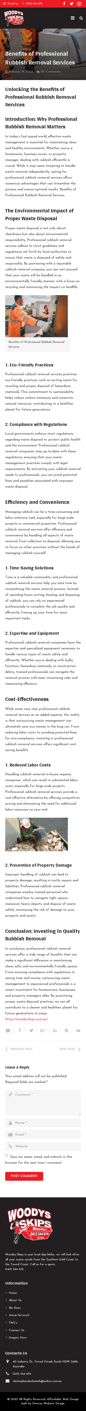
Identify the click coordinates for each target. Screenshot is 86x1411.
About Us (15, 1300)
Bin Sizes (15, 1308)
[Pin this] (66, 1030)
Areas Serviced (19, 1315)
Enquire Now (18, 1337)
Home (13, 1293)
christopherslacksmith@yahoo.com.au (37, 1381)
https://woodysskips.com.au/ (26, 1019)
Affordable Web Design (63, 1399)
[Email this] (9, 1030)
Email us (13, 3)
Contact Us (16, 1330)
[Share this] (19, 1030)
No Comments (50, 71)
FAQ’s (13, 1322)
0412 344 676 (34, 3)
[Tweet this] (31, 1030)
